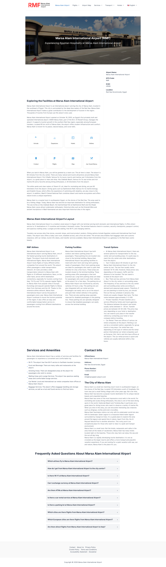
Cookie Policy (74, 549)
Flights (75, 5)
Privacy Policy (90, 547)
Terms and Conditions (89, 549)
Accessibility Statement (78, 552)
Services (97, 5)
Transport (108, 5)
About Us (80, 547)
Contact (72, 547)
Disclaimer (92, 552)
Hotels (119, 5)
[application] (78, 5)
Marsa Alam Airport (62, 5)
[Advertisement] (64, 83)
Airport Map (86, 5)
